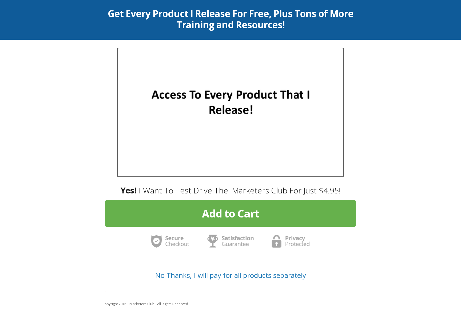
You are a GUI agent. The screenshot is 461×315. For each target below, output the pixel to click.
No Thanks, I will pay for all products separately (230, 275)
